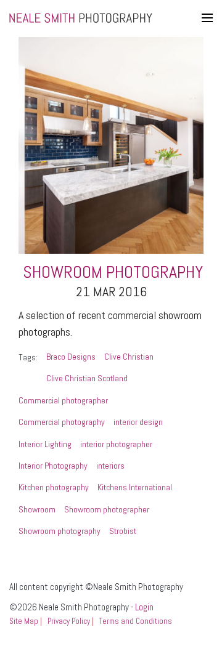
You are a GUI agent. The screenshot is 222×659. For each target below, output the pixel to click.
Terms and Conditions (135, 621)
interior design (138, 421)
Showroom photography (59, 530)
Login (144, 607)
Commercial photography (61, 421)
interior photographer (116, 444)
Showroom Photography (113, 272)
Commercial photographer (63, 400)
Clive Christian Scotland (87, 378)
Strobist (122, 530)
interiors (110, 465)
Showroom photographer (106, 509)
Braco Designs (71, 356)
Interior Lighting (45, 444)
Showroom (37, 509)
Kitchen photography (53, 487)
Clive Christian (129, 356)
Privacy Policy (68, 621)
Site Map (23, 621)
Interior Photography (53, 465)
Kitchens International (134, 487)
